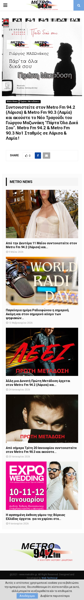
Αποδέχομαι (27, 595)
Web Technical (49, 578)
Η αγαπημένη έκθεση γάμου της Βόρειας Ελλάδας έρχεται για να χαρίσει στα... (35, 517)
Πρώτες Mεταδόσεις (30, 101)
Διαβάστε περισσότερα (55, 596)
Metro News (12, 101)
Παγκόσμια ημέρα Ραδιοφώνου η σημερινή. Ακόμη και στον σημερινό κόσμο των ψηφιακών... (37, 314)
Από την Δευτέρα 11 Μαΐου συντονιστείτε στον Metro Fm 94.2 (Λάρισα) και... (41, 245)
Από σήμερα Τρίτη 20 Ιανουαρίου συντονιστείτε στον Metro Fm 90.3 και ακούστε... (41, 450)
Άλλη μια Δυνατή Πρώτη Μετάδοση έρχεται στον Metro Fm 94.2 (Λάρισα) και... (38, 383)
